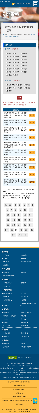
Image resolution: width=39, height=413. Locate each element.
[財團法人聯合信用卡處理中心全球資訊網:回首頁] (22, 3)
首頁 (6, 34)
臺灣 (17, 75)
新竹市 (10, 56)
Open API (6, 326)
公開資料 (12, 34)
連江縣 (10, 75)
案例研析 (6, 322)
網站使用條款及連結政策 (19, 396)
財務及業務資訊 (26, 261)
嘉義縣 (17, 62)
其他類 (10, 91)
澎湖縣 (17, 72)
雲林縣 (10, 62)
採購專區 (24, 343)
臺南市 (10, 65)
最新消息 (6, 265)
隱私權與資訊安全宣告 (19, 389)
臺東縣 (10, 72)
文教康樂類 (19, 88)
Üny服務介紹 (25, 336)
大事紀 (5, 258)
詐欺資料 (24, 316)
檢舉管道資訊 (19, 404)
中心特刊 (6, 261)
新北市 (17, 53)
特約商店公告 (7, 300)
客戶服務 (6, 297)
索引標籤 (24, 319)
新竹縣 (17, 56)
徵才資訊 (6, 343)
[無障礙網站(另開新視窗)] (13, 357)
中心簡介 (6, 255)
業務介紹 (24, 272)
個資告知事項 (19, 393)
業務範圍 (6, 272)
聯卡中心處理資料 (26, 312)
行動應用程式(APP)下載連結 (27, 304)
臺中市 (10, 59)
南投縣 (25, 59)
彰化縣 (17, 59)
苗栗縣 (25, 56)
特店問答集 (24, 297)
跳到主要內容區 (5, 1)
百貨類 (28, 88)
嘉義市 (25, 62)
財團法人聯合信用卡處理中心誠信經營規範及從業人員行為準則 (19, 400)
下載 (32, 115)
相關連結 (6, 336)
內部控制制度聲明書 (19, 385)
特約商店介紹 (7, 293)
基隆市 (10, 69)
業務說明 (6, 319)
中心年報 (24, 258)
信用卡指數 (24, 326)
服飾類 (20, 85)
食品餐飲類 (11, 85)
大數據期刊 (24, 322)
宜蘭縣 (17, 69)
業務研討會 (7, 286)
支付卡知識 (24, 333)
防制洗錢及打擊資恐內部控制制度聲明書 (19, 382)
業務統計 (6, 312)
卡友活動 (24, 283)
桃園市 (25, 53)
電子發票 (6, 305)
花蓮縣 (25, 69)
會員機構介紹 (7, 283)
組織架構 (24, 255)
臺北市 (10, 53)
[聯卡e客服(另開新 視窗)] (35, 404)
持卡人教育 (7, 333)
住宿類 (28, 85)
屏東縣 (25, 65)
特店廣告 (24, 300)
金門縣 (25, 72)
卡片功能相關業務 (9, 275)
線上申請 (24, 293)
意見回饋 (6, 347)
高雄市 (17, 65)
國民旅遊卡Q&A (26, 347)
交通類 (10, 88)
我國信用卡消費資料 (23, 34)
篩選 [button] (19, 97)
